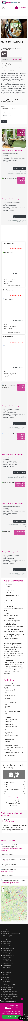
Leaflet (13, 920)
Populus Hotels (6, 981)
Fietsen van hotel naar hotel (9, 994)
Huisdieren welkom (7, 935)
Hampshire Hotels (7, 972)
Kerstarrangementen (7, 989)
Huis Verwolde (8, 821)
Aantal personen (6, 113)
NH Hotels (5, 974)
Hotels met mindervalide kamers (10, 937)
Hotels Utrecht (6, 953)
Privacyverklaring (24, 1014)
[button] (4, 187)
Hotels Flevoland (6, 957)
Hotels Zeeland (6, 959)
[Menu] (25, 2)
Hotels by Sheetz (6, 970)
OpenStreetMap (19, 920)
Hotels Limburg (6, 947)
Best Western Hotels (7, 963)
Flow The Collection (7, 976)
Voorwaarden (24, 1016)
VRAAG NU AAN (11, 1017)
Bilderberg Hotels (6, 965)
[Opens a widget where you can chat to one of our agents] (22, 1018)
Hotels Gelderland (6, 943)
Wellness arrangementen (8, 984)
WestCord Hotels (6, 979)
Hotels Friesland (6, 941)
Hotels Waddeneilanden (8, 955)
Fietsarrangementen (7, 987)
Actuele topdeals (6, 1000)
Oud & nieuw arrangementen (9, 993)
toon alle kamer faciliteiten (14, 285)
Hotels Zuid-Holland (7, 961)
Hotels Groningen (6, 945)
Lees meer (20, 94)
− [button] (3, 891)
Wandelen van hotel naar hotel (10, 996)
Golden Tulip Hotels (7, 969)
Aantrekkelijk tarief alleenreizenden (11, 933)
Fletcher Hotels (6, 967)
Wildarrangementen (7, 998)
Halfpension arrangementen (9, 991)
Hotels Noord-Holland (8, 950)
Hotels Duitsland (6, 930)
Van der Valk (5, 977)
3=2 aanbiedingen (6, 986)
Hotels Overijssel (6, 952)
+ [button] (3, 888)
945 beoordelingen (14, 797)
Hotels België (5, 931)
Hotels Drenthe (6, 940)
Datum (3, 106)
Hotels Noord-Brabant (8, 948)
